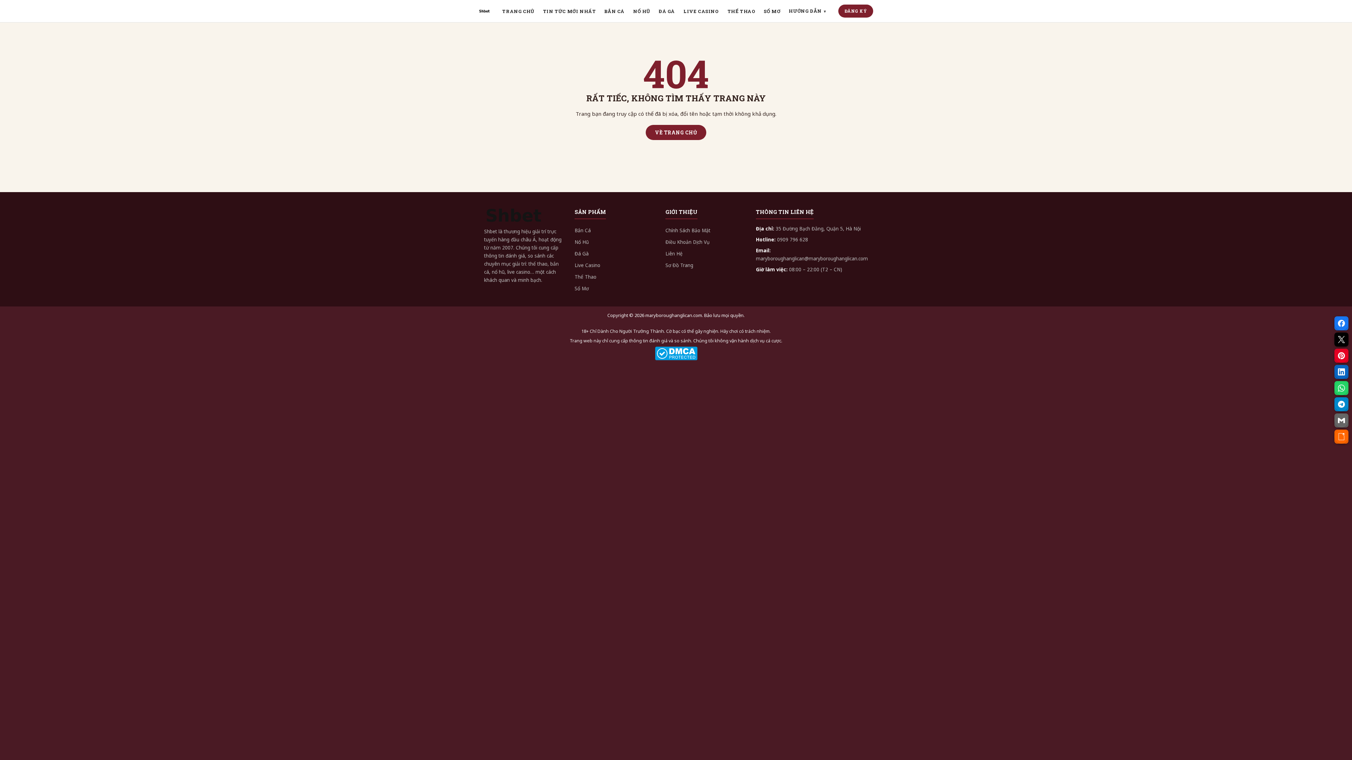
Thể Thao (585, 277)
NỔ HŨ (641, 11)
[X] (1341, 339)
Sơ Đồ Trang (679, 265)
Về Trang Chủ (676, 132)
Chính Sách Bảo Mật (688, 230)
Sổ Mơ (582, 288)
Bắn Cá (583, 230)
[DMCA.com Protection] (676, 353)
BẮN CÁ (614, 11)
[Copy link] (1341, 437)
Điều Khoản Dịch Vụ (687, 242)
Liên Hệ (674, 254)
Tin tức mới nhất (569, 11)
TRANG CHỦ (518, 11)
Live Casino (587, 265)
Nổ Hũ (582, 242)
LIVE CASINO (701, 11)
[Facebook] (1341, 323)
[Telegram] (1341, 404)
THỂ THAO (741, 11)
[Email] (1341, 420)
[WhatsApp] (1341, 388)
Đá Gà (582, 254)
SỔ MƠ (772, 11)
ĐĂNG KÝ (856, 11)
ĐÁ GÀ (667, 11)
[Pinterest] (1341, 356)
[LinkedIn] (1341, 372)
